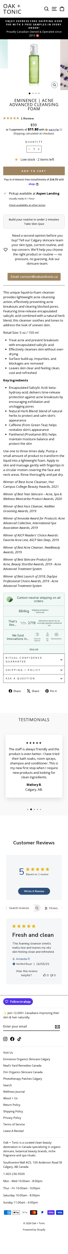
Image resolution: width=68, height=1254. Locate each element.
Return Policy (11, 1105)
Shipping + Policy (23, 670)
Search (7, 1085)
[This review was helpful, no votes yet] (44, 975)
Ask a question (20, 678)
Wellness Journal (14, 1091)
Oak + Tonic (12, 8)
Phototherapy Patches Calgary (22, 1078)
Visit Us (8, 1052)
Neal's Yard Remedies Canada (22, 1065)
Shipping (19, 133)
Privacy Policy (12, 1118)
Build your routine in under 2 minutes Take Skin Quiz (34, 221)
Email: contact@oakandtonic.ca (34, 276)
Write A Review (34, 891)
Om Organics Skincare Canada (22, 1072)
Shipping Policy (13, 1111)
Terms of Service (14, 1124)
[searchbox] (19, 908)
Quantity (34, 141)
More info (34, 649)
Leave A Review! (13, 1131)
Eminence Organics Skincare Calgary (26, 1059)
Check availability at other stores (27, 205)
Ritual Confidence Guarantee (24, 659)
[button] (34, 129)
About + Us (10, 1098)
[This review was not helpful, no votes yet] (51, 975)
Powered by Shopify (34, 1229)
